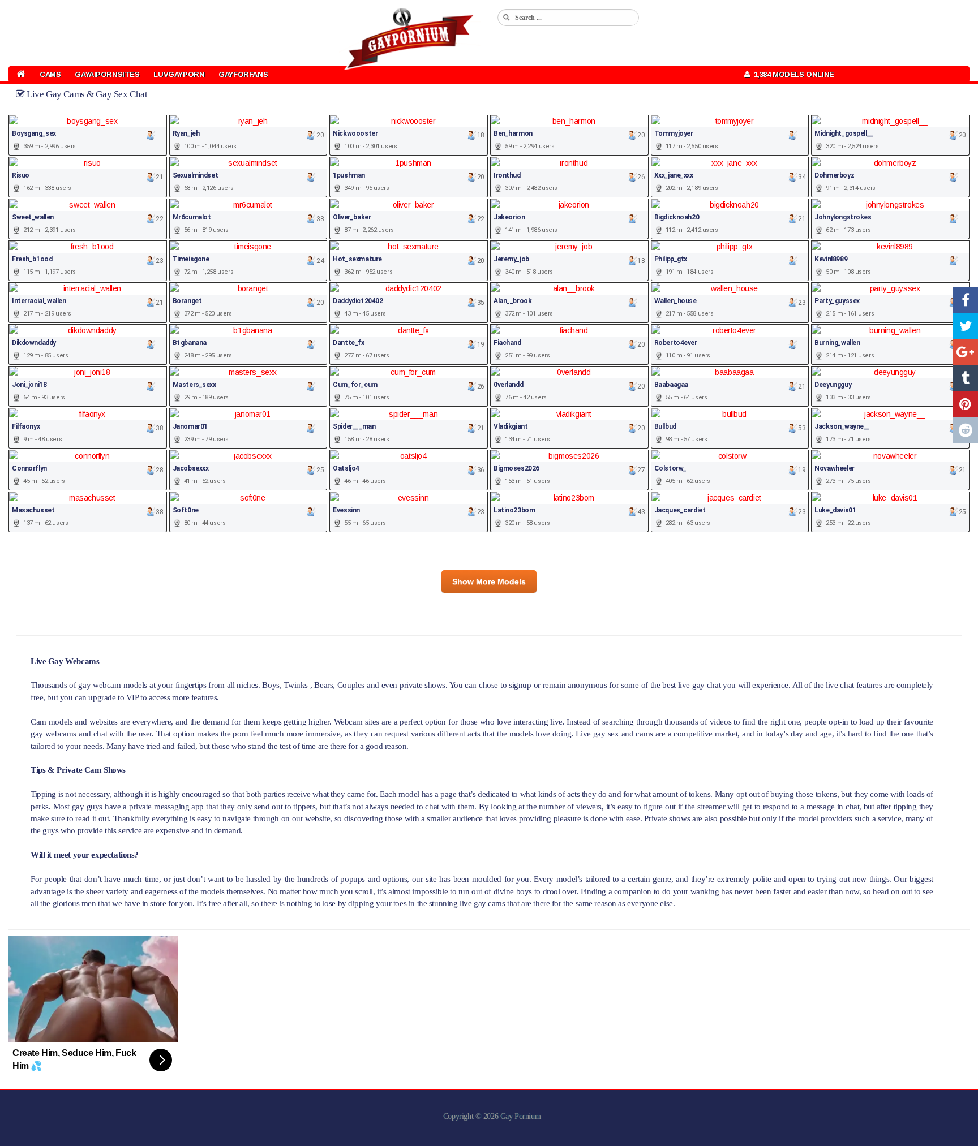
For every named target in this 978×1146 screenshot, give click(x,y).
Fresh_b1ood (32, 259)
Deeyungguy (832, 385)
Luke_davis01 (835, 510)
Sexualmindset (195, 175)
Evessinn (346, 510)
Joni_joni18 (29, 385)
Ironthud (507, 175)
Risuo (20, 175)
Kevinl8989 (830, 259)
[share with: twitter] (965, 326)
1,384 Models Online (792, 74)
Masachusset (33, 510)
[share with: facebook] (965, 300)
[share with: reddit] (965, 430)
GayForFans (243, 74)
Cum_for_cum (355, 385)
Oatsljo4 (346, 468)
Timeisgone (191, 259)
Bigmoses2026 (516, 468)
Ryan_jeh (186, 133)
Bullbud (665, 426)
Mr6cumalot (192, 217)
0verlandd (508, 385)
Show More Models (489, 581)
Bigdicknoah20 (677, 217)
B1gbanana (190, 343)
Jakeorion (509, 217)
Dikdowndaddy (34, 343)
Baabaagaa (671, 385)
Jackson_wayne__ (842, 426)
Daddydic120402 (358, 301)
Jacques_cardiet (680, 510)
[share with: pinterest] (965, 404)
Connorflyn (29, 468)
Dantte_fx (348, 343)
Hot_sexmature (357, 259)
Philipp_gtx (670, 259)
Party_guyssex (837, 301)
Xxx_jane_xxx (673, 175)
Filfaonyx (26, 426)
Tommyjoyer (673, 133)
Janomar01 (190, 426)
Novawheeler (834, 468)
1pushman (349, 175)
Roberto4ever (675, 343)
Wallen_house (675, 301)
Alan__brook (512, 301)
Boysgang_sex (34, 133)
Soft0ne (186, 510)
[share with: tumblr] (965, 378)
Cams (50, 74)
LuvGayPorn (178, 74)
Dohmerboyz (834, 175)
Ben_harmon (513, 133)
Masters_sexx (194, 385)
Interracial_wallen (39, 301)
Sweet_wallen (33, 217)
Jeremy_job (511, 259)
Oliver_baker (352, 217)
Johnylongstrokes (842, 217)
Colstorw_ (670, 468)
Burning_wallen (837, 343)
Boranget (187, 301)
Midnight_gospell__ (843, 133)
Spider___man (354, 426)
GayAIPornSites (107, 74)
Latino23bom (514, 510)
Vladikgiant (510, 426)
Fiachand (507, 343)
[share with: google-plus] (965, 352)
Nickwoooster (355, 133)
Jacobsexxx (191, 468)
